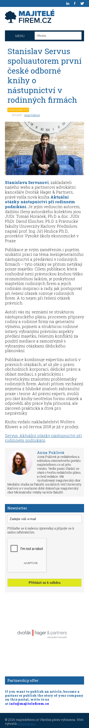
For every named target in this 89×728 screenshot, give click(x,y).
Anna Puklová (32, 115)
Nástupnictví (18, 110)
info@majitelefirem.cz (29, 703)
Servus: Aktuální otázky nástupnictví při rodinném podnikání (43, 438)
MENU (19, 36)
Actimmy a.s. (27, 724)
